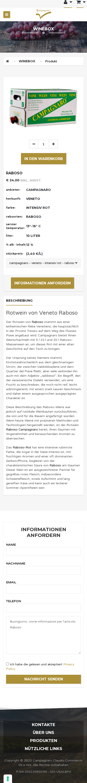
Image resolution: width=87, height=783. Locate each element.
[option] (43, 108)
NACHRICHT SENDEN (43, 679)
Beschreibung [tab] (19, 300)
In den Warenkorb (43, 159)
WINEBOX (27, 61)
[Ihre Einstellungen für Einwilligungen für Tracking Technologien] (8, 778)
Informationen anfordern (42, 283)
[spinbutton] (43, 144)
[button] (53, 144)
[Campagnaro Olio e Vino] (43, 14)
